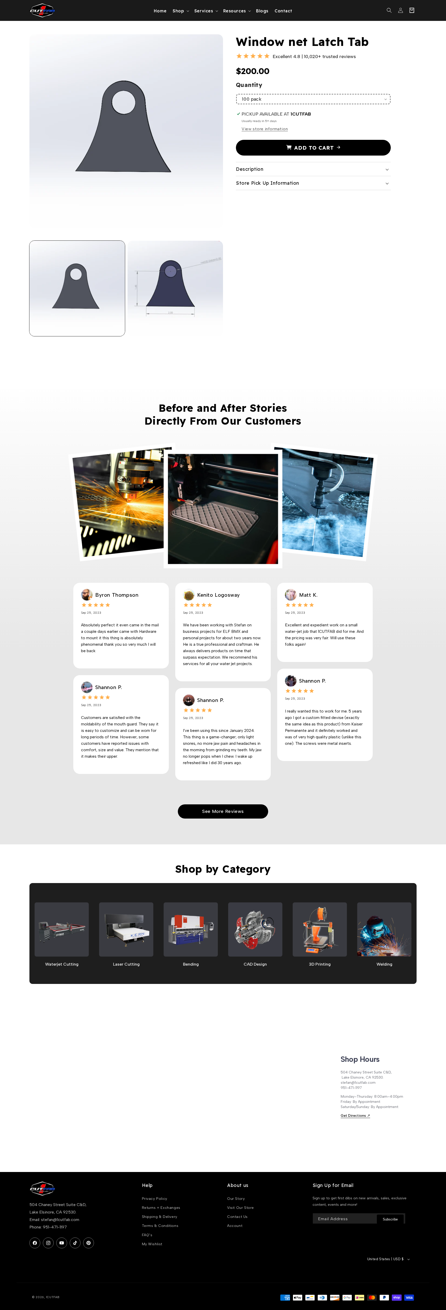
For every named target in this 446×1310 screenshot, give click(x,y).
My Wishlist (152, 1244)
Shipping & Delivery (159, 1217)
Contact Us (237, 1217)
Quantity (249, 84)
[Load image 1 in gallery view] (77, 288)
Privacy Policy (154, 1198)
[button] (180, 10)
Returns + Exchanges (161, 1208)
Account (234, 1226)
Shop (178, 10)
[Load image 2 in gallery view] (175, 288)
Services (203, 10)
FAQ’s (147, 1235)
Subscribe (390, 1219)
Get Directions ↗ (355, 1115)
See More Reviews (223, 811)
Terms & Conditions (160, 1226)
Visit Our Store (240, 1208)
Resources (234, 10)
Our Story (236, 1198)
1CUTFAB (53, 1297)
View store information (265, 128)
